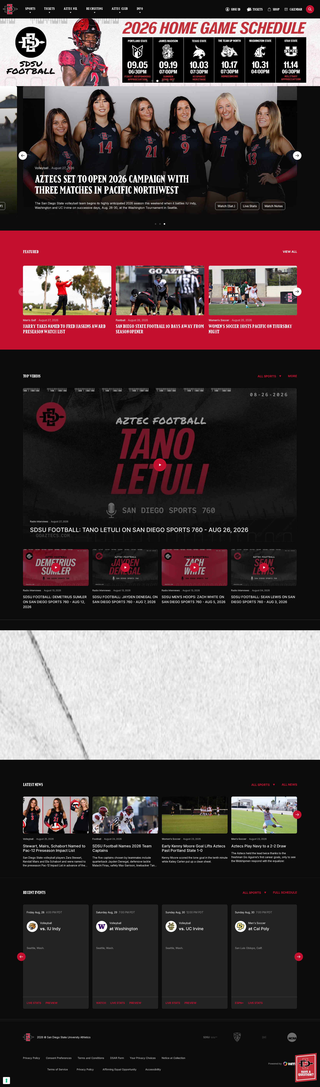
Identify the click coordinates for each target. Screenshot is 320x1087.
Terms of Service (57, 1069)
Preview (52, 1002)
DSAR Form (117, 1057)
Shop (273, 11)
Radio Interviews (39, 521)
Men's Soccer (238, 839)
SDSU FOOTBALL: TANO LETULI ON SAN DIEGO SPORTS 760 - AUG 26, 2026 (139, 529)
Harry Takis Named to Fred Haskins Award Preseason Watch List (64, 329)
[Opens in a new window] (160, 52)
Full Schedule (285, 892)
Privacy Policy (31, 1057)
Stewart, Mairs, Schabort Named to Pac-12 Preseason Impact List (54, 848)
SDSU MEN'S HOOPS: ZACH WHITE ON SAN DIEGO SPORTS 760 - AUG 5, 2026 (193, 599)
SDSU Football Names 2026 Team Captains (122, 848)
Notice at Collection (173, 1057)
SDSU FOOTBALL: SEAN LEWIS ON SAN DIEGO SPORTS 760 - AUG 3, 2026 (263, 599)
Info (140, 9)
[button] (147, 81)
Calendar (296, 9)
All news (289, 784)
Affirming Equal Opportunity (119, 1069)
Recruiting (94, 9)
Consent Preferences (59, 1057)
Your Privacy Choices (143, 1057)
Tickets (49, 9)
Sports (30, 9)
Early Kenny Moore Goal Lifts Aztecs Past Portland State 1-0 (193, 848)
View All (290, 252)
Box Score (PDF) (271, 206)
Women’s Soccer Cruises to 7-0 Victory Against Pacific (111, 189)
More (292, 376)
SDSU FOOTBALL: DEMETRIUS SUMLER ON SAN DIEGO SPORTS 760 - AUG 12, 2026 (55, 602)
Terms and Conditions (91, 1057)
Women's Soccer (47, 172)
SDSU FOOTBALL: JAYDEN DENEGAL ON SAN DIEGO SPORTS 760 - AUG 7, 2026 (125, 599)
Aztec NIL (70, 9)
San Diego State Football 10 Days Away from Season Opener (160, 329)
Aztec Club (120, 9)
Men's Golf (29, 320)
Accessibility (153, 1069)
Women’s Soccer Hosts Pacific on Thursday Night (250, 329)
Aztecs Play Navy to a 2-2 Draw (258, 846)
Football (120, 320)
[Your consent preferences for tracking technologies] (6, 1080)
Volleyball (28, 839)
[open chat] (306, 1067)
